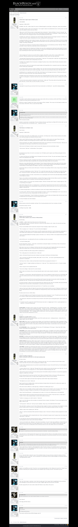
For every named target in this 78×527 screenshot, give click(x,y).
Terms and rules (56, 524)
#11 (66, 440)
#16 (66, 505)
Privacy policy (62, 524)
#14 (66, 479)
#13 (66, 466)
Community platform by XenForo (32, 525)
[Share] (65, 17)
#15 (66, 492)
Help (65, 524)
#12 (66, 453)
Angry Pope (12, 15)
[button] (20, 9)
